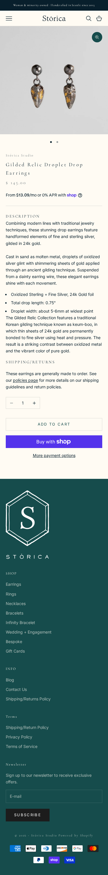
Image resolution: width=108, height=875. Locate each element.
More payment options (54, 455)
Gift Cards (15, 651)
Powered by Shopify (75, 835)
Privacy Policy (19, 736)
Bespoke (14, 641)
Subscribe (27, 814)
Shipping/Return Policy (27, 727)
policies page (25, 380)
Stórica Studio (20, 155)
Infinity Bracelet (20, 622)
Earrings (13, 584)
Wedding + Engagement (29, 632)
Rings (11, 593)
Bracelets (14, 613)
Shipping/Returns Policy (28, 698)
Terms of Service (21, 746)
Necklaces (16, 603)
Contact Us (16, 689)
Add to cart (54, 424)
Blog (10, 679)
